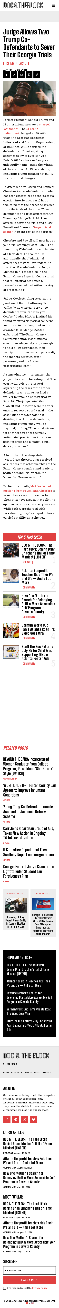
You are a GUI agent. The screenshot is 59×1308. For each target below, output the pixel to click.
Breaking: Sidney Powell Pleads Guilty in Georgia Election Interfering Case (15, 922)
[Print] (29, 74)
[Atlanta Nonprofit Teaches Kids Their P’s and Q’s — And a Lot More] (11, 576)
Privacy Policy (39, 1287)
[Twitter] (14, 74)
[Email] (21, 74)
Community (29, 587)
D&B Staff (21, 69)
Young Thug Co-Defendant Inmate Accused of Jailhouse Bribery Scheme (28, 811)
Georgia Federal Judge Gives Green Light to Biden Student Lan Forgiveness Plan (28, 871)
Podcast (27, 562)
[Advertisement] (29, 702)
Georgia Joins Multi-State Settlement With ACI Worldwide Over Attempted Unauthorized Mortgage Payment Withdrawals (43, 924)
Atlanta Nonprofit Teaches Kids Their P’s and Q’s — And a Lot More (37, 576)
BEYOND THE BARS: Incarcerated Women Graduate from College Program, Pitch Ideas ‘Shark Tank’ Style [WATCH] (28, 766)
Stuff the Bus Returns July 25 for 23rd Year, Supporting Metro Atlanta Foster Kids (37, 652)
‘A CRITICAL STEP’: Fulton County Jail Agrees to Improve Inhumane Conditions (29, 790)
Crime (6, 800)
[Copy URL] (36, 74)
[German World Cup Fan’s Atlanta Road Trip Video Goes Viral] (11, 630)
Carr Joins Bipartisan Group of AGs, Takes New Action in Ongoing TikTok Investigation (28, 833)
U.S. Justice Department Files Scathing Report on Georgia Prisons (29, 852)
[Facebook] (6, 74)
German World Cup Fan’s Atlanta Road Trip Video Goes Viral (39, 629)
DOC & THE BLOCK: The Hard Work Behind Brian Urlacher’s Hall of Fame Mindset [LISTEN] (39, 551)
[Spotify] (15, 1119)
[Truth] (33, 1119)
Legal (7, 843)
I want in (27, 1280)
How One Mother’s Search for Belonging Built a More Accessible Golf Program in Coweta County (38, 604)
